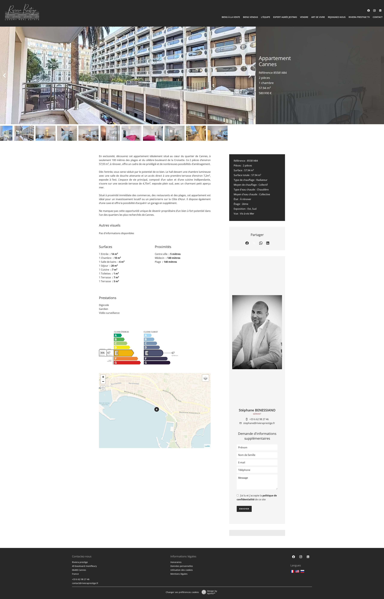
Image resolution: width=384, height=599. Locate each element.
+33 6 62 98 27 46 (259, 419)
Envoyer (244, 509)
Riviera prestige (80, 562)
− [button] (103, 381)
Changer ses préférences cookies (182, 592)
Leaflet (207, 446)
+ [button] (103, 377)
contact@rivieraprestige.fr (85, 583)
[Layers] (205, 378)
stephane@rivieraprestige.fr (259, 423)
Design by (212, 592)
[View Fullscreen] (103, 388)
